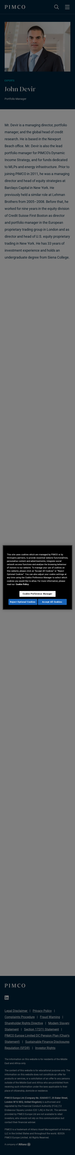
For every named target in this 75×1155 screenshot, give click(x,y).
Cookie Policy (22, 584)
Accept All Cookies (52, 601)
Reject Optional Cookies (23, 601)
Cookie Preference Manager (37, 593)
